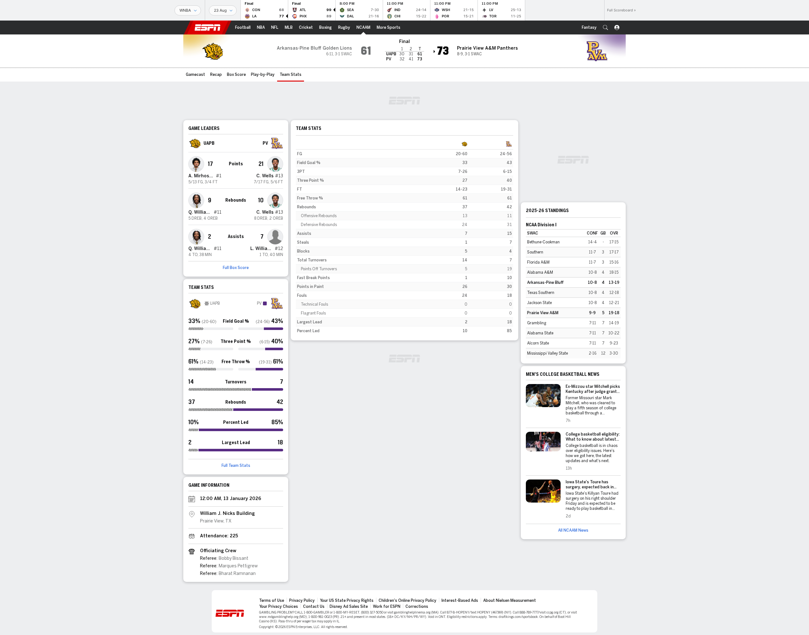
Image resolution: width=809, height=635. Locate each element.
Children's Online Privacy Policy (407, 600)
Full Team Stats (236, 465)
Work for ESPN (386, 606)
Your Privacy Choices (278, 606)
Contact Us (314, 606)
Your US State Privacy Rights (347, 600)
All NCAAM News (573, 530)
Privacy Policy (302, 600)
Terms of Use (271, 600)
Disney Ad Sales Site (349, 606)
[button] (605, 27)
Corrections (416, 606)
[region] (404, 237)
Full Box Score (236, 268)
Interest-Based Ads (459, 600)
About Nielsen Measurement (509, 600)
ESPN (208, 27)
